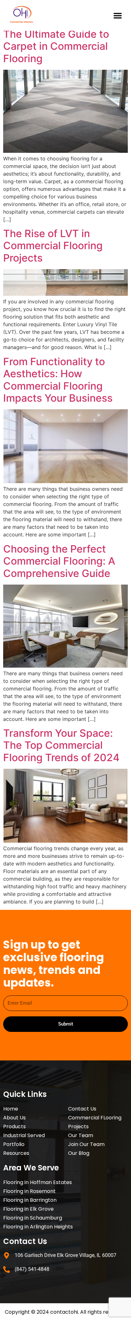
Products (14, 1126)
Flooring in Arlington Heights (38, 1226)
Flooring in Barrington (30, 1200)
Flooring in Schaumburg (32, 1217)
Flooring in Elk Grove (28, 1209)
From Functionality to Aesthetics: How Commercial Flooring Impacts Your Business (58, 379)
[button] (117, 15)
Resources (16, 1153)
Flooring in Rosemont (29, 1191)
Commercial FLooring (94, 1117)
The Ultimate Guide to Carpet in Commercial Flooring (56, 46)
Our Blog (78, 1153)
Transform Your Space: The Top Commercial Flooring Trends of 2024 (61, 745)
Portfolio (13, 1144)
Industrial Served (24, 1135)
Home (10, 1108)
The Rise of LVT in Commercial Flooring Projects (53, 245)
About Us (14, 1117)
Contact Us (82, 1108)
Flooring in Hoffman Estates (37, 1182)
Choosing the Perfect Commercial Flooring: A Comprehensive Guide (59, 561)
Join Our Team (86, 1144)
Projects (78, 1126)
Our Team (80, 1135)
